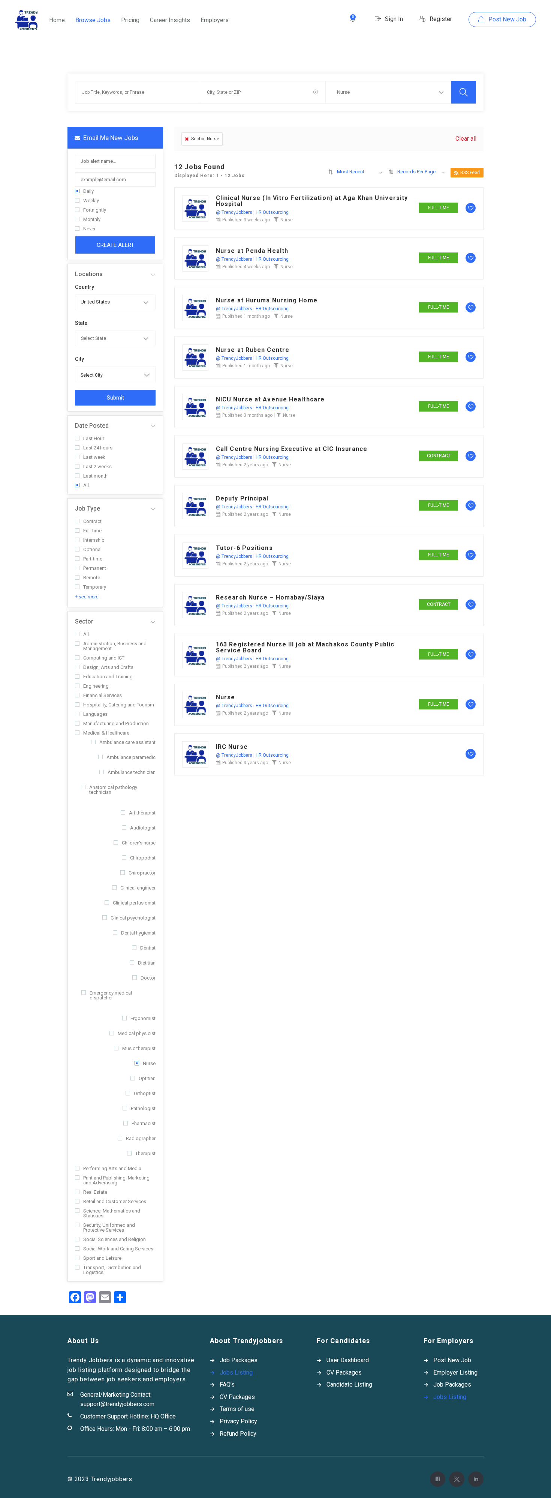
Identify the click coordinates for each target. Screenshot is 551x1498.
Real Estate (95, 1192)
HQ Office (163, 1416)
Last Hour (93, 438)
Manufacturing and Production (116, 723)
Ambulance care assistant (127, 742)
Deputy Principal (242, 499)
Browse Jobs (93, 20)
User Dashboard (347, 1360)
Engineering (96, 686)
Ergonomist (143, 1018)
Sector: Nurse (205, 138)
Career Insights (170, 20)
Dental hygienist (138, 932)
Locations (89, 274)
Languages (95, 714)
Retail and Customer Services (114, 1201)
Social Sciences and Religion (114, 1239)
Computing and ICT (103, 657)
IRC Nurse (232, 747)
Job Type (87, 508)
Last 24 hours (97, 447)
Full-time (92, 530)
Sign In (393, 19)
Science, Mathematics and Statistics (111, 1213)
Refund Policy (238, 1433)
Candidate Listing (349, 1384)
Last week (94, 457)
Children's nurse (139, 842)
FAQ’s (227, 1384)
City (79, 359)
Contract (92, 521)
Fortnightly (94, 209)
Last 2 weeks (97, 466)
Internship (94, 540)
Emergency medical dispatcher (111, 995)
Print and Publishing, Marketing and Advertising (116, 1180)
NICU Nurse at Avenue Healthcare (270, 400)
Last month (95, 475)
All (86, 485)
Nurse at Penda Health (252, 251)
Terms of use (237, 1408)
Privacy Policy (238, 1421)
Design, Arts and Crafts (108, 667)
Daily (88, 191)
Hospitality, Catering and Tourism (118, 704)
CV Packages (237, 1396)
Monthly (91, 219)
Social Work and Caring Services (118, 1248)
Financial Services (102, 695)
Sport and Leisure (102, 1258)
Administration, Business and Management (115, 646)
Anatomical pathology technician (113, 790)
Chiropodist (143, 857)
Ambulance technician (132, 772)
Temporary (94, 586)
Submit (115, 398)
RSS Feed (470, 172)
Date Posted (92, 425)
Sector (84, 621)
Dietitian (147, 962)
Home (57, 20)
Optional (92, 549)
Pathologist (143, 1108)
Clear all (465, 138)
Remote (91, 577)
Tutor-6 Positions (244, 548)
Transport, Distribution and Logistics (112, 1270)
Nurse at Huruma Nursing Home (266, 300)
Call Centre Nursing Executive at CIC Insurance (292, 449)
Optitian (147, 1078)
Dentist (148, 947)
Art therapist (142, 812)
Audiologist (143, 827)
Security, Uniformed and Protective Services (109, 1227)
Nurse (149, 1063)
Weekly (91, 200)
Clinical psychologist (133, 917)
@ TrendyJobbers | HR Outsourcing (252, 212)
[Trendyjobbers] (26, 20)
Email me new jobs (110, 137)
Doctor (148, 977)
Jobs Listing (236, 1372)
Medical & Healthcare (106, 732)
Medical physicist (137, 1033)
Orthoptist (145, 1093)
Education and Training (108, 676)
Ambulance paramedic (131, 757)
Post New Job (506, 19)
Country (84, 287)
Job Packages (239, 1360)
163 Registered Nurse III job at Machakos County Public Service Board (305, 648)
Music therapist (139, 1048)
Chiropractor (142, 872)
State (81, 323)
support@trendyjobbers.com (117, 1404)
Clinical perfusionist (134, 902)
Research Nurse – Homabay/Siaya (270, 598)
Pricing (130, 20)
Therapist (145, 1153)
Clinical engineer (138, 887)
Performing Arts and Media (112, 1168)
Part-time (92, 558)
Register (440, 19)
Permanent (94, 568)
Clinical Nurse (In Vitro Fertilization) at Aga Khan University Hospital (312, 201)
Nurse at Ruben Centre (252, 350)
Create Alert (115, 245)
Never (89, 228)
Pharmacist (144, 1123)
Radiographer (141, 1138)
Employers (215, 20)
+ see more (87, 597)
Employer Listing (455, 1372)
